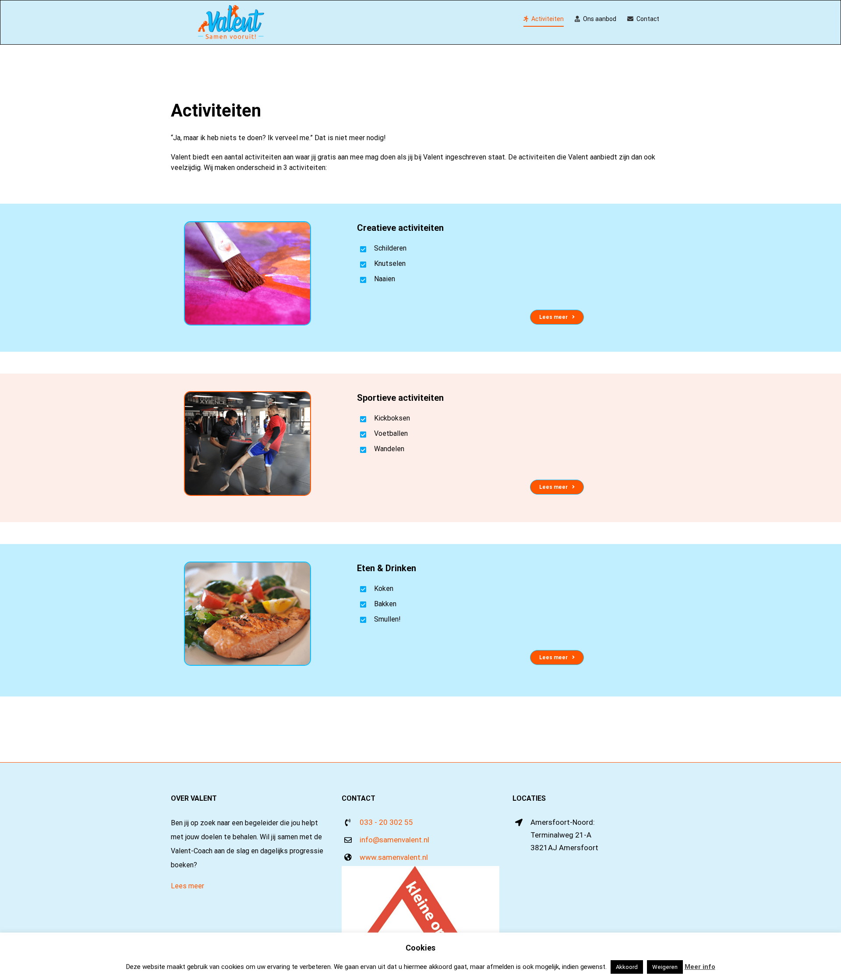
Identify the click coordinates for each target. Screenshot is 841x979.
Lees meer (187, 886)
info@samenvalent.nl (394, 839)
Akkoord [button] (627, 967)
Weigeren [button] (665, 967)
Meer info (700, 967)
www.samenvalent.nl (394, 857)
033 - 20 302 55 (386, 822)
